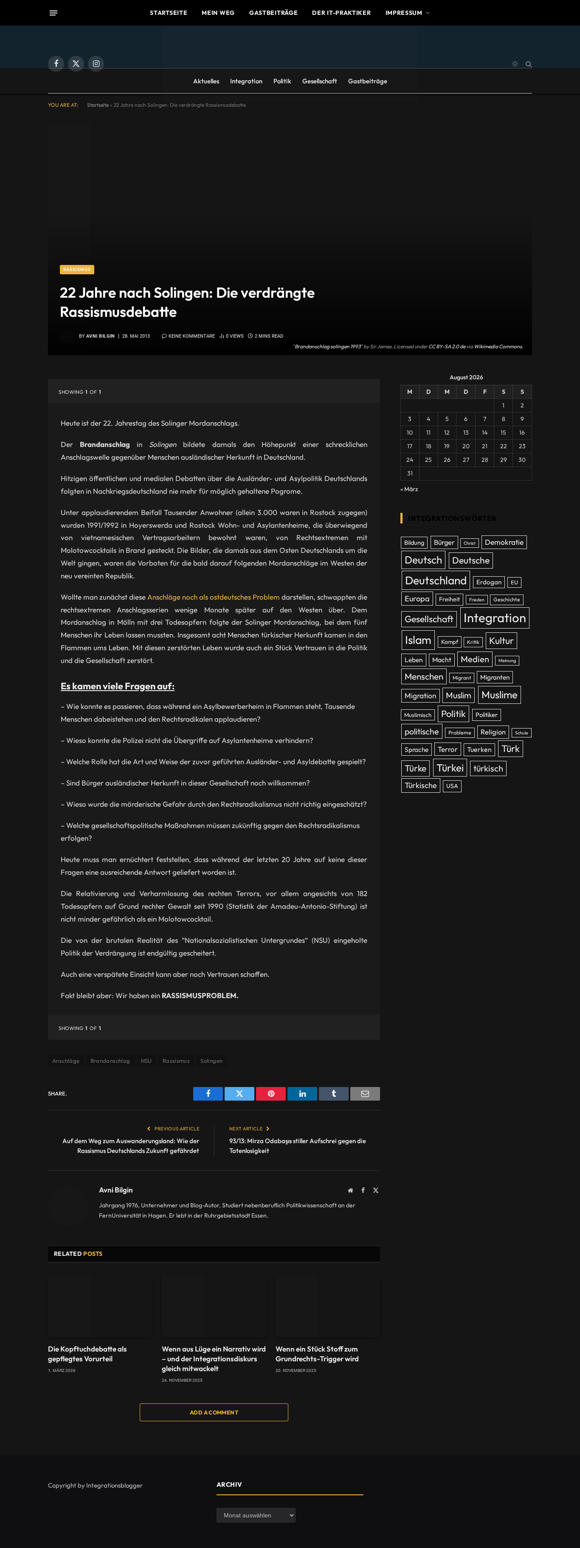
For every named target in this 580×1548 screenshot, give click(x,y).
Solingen (211, 1060)
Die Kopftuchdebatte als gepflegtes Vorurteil (87, 1353)
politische (422, 731)
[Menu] (53, 13)
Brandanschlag (110, 1060)
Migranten (495, 677)
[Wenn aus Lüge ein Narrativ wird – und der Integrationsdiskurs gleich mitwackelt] (214, 1306)
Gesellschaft (319, 81)
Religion (493, 731)
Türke (415, 768)
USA (452, 786)
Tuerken (479, 749)
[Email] (18, 493)
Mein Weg (218, 13)
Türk (510, 748)
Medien (475, 659)
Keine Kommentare (192, 336)
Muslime (499, 694)
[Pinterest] (18, 472)
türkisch (488, 768)
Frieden (476, 600)
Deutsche (471, 560)
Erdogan (488, 582)
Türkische (421, 785)
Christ (470, 543)
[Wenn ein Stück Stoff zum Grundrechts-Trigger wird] (328, 1306)
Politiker (487, 715)
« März (409, 489)
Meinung (507, 660)
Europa (417, 598)
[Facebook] (18, 406)
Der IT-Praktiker (341, 13)
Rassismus (77, 269)
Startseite (168, 13)
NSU (146, 1060)
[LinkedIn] (18, 450)
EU (514, 582)
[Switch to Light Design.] (515, 63)
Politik (282, 81)
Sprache (416, 750)
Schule (521, 733)
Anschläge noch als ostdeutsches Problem (213, 596)
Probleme (459, 732)
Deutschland (436, 580)
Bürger (444, 542)
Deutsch (423, 559)
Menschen (424, 676)
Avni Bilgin (100, 336)
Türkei (450, 767)
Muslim (458, 695)
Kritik (473, 642)
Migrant (462, 677)
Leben (414, 659)
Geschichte (506, 599)
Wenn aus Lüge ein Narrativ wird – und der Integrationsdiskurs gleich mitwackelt (214, 1358)
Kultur (501, 640)
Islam (418, 639)
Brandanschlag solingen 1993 (327, 346)
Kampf (449, 641)
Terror (448, 749)
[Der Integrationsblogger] (290, 64)
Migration (420, 695)
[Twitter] (18, 428)
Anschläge (66, 1060)
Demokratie (504, 542)
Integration (246, 81)
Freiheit (449, 599)
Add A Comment (214, 1412)
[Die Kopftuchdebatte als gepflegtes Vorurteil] (100, 1306)
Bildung (414, 542)
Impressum (404, 13)
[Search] (528, 64)
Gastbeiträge (273, 13)
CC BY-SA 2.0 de (446, 346)
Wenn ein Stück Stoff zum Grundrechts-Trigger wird (317, 1353)
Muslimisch (417, 714)
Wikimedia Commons (498, 346)
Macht (441, 659)
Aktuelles (206, 81)
